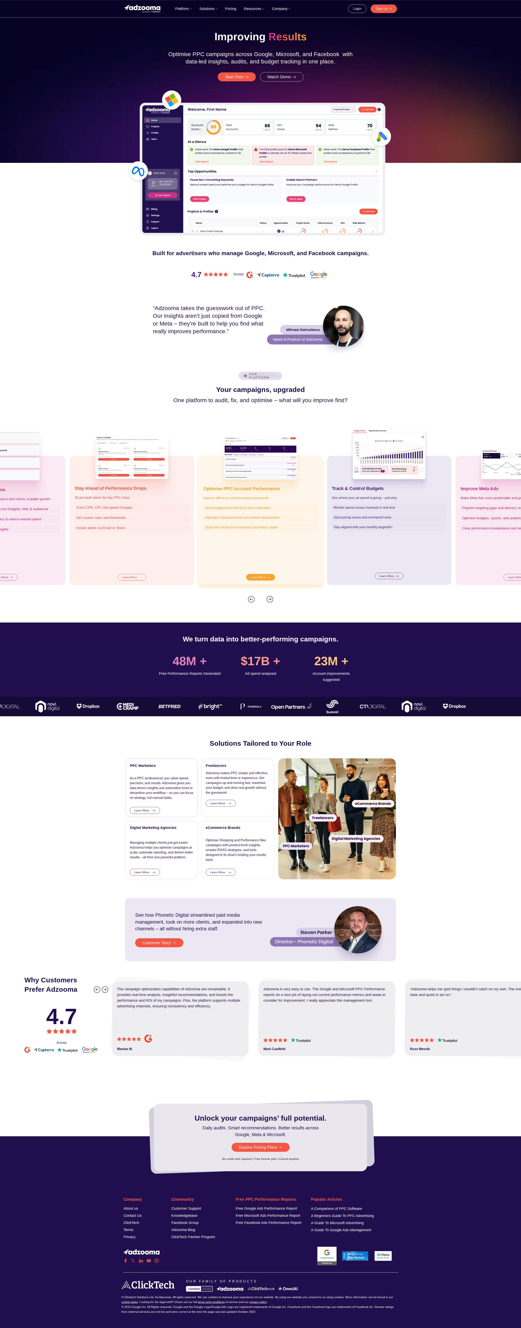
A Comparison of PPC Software (336, 1209)
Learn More (130, 577)
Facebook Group (185, 1223)
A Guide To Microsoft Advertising (337, 1223)
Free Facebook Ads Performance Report (268, 1223)
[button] (251, 599)
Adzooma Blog (183, 1230)
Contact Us (133, 1216)
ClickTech (131, 1223)
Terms (129, 1230)
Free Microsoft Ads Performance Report (268, 1216)
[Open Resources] (263, 9)
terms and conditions (211, 1302)
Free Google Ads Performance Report (266, 1208)
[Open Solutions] (217, 9)
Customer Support (186, 1208)
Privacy (130, 1237)
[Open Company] (290, 9)
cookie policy (129, 1302)
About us (131, 1208)
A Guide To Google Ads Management (341, 1230)
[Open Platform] (191, 9)
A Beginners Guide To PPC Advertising (342, 1216)
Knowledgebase (184, 1216)
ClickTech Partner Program (193, 1237)
